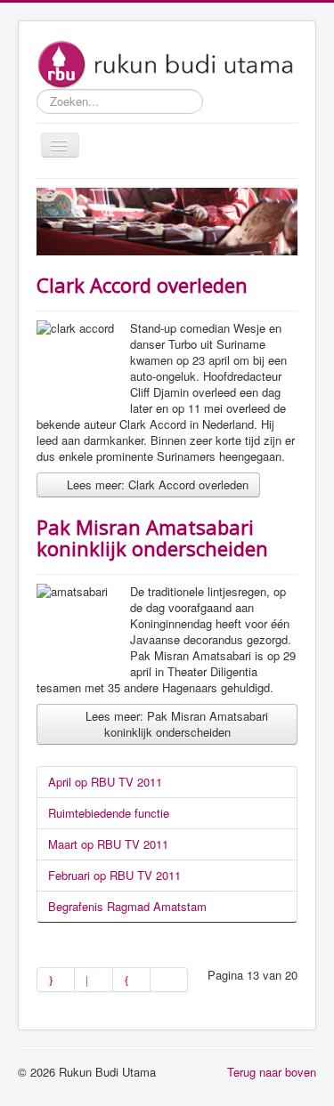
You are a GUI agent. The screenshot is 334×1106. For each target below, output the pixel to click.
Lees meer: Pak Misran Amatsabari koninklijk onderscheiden (175, 723)
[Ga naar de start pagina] (56, 979)
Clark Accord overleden (142, 284)
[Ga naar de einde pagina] (169, 979)
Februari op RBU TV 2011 (114, 875)
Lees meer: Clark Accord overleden (155, 484)
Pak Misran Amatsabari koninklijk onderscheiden (152, 537)
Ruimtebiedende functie (108, 812)
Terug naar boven (271, 1071)
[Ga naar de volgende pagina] (132, 979)
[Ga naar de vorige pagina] (93, 979)
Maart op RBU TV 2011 (108, 844)
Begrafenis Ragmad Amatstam (127, 906)
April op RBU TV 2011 (105, 781)
